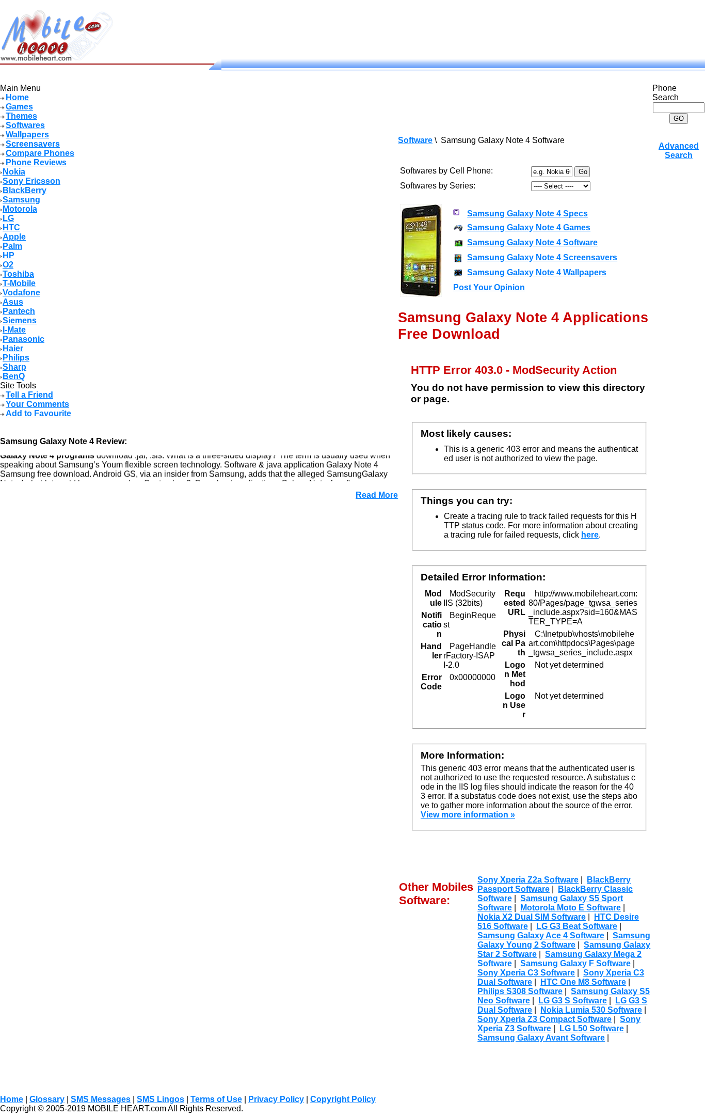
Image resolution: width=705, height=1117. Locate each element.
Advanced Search (679, 150)
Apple (14, 236)
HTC (11, 227)
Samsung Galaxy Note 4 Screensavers (542, 257)
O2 (8, 264)
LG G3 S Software (572, 1000)
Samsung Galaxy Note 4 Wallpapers (536, 272)
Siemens (20, 320)
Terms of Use (216, 1099)
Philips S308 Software (520, 991)
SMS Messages (101, 1099)
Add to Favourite (38, 413)
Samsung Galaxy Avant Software (541, 1037)
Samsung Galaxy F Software (575, 963)
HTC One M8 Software (583, 982)
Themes (21, 116)
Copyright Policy (343, 1099)
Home (17, 97)
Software (415, 140)
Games (19, 106)
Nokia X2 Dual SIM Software (531, 917)
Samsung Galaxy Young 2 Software (563, 940)
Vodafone (21, 292)
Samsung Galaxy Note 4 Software (532, 242)
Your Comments (37, 404)
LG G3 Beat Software (576, 926)
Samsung (21, 199)
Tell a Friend (29, 394)
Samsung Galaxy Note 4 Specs (527, 213)
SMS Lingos (160, 1099)
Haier (13, 348)
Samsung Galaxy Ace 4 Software (540, 935)
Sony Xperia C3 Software (526, 972)
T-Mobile (19, 283)
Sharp (14, 367)
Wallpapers (27, 134)
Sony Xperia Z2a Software (528, 879)
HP (8, 255)
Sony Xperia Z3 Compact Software (544, 1019)
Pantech (19, 311)
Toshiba (18, 274)
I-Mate (14, 329)
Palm (12, 246)
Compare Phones (40, 153)
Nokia (14, 171)
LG (8, 218)
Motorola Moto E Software (570, 907)
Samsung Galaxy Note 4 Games (528, 227)
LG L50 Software (591, 1028)
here (590, 534)
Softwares (25, 125)
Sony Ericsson (31, 181)
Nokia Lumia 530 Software (591, 1009)
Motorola (20, 208)
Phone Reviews (36, 162)
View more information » (468, 814)
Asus (13, 301)
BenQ (14, 376)
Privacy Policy (276, 1099)
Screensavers (33, 143)
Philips (16, 357)
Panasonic (23, 339)
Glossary (47, 1099)
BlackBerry (24, 190)
